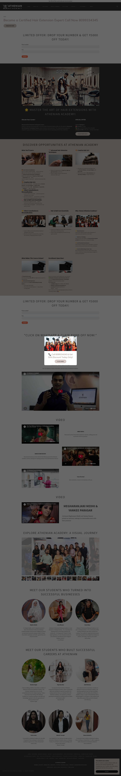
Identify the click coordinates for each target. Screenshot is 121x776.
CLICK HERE (60, 361)
